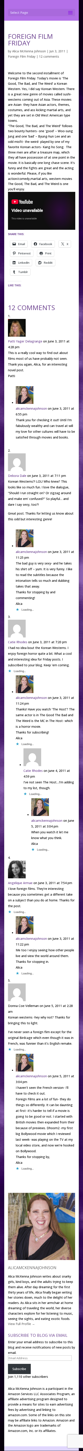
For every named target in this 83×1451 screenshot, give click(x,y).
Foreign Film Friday (21, 56)
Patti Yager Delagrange (25, 341)
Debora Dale (17, 476)
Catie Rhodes (17, 642)
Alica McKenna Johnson (29, 51)
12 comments (49, 56)
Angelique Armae (20, 883)
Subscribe (19, 1369)
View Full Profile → (21, 1324)
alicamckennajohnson (31, 408)
